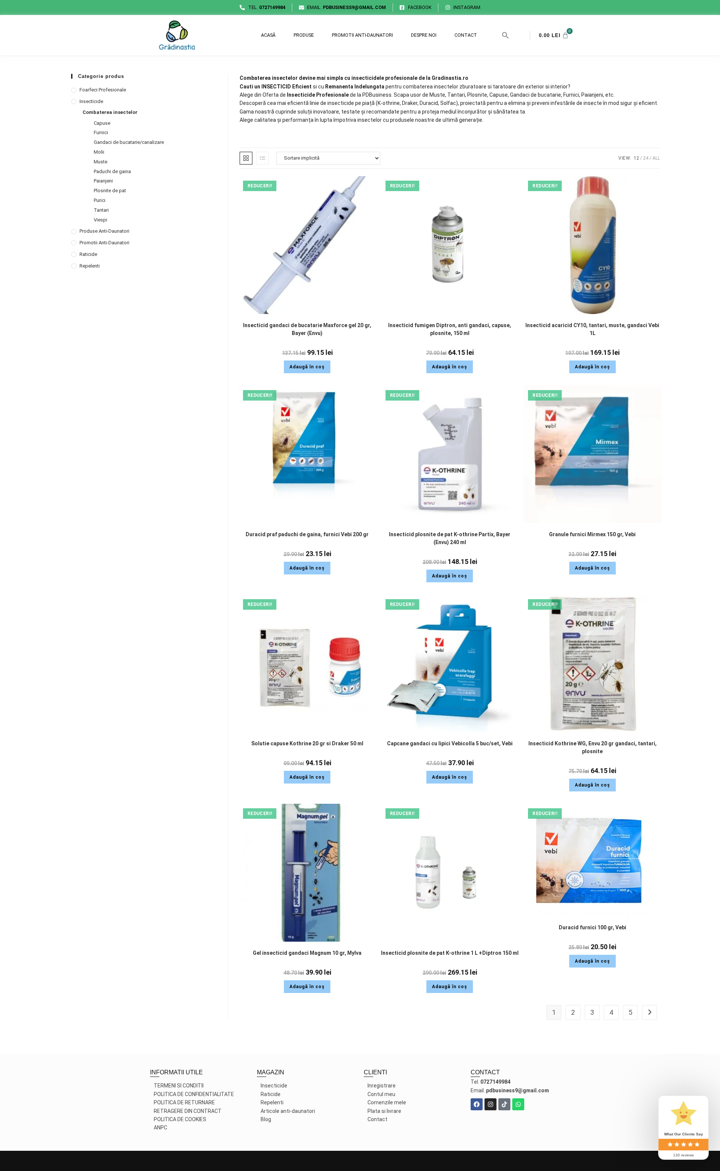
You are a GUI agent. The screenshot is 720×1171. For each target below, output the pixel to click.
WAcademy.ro (442, 1161)
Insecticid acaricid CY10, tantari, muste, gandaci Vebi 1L (592, 329)
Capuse (102, 123)
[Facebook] (477, 1104)
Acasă (268, 35)
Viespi (100, 220)
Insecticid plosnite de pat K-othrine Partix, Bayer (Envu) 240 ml (449, 538)
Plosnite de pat (110, 190)
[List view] (262, 158)
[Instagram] (490, 1104)
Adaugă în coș (307, 366)
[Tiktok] (504, 1104)
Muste (100, 162)
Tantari (101, 210)
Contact (465, 35)
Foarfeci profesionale (103, 90)
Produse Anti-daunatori (104, 231)
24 (645, 158)
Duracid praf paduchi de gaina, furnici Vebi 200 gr (307, 534)
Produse (304, 35)
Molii (99, 152)
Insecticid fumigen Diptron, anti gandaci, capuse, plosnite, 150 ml (449, 329)
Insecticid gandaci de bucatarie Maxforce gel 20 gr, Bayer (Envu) (307, 329)
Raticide (88, 254)
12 (636, 158)
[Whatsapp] (518, 1104)
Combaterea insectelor (110, 112)
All (656, 158)
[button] (505, 35)
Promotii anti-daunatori (362, 35)
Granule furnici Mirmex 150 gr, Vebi (592, 534)
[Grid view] (246, 158)
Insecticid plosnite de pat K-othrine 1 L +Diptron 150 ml (450, 953)
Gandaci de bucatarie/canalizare (129, 142)
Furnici (101, 132)
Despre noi (423, 35)
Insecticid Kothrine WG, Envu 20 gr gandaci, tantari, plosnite (592, 747)
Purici (99, 200)
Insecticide (91, 101)
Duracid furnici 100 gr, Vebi (592, 927)
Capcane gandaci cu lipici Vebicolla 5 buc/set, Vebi (450, 743)
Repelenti (90, 266)
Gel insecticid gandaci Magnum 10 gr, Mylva (307, 953)
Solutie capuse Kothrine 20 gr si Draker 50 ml (307, 743)
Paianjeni (103, 181)
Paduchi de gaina (112, 171)
